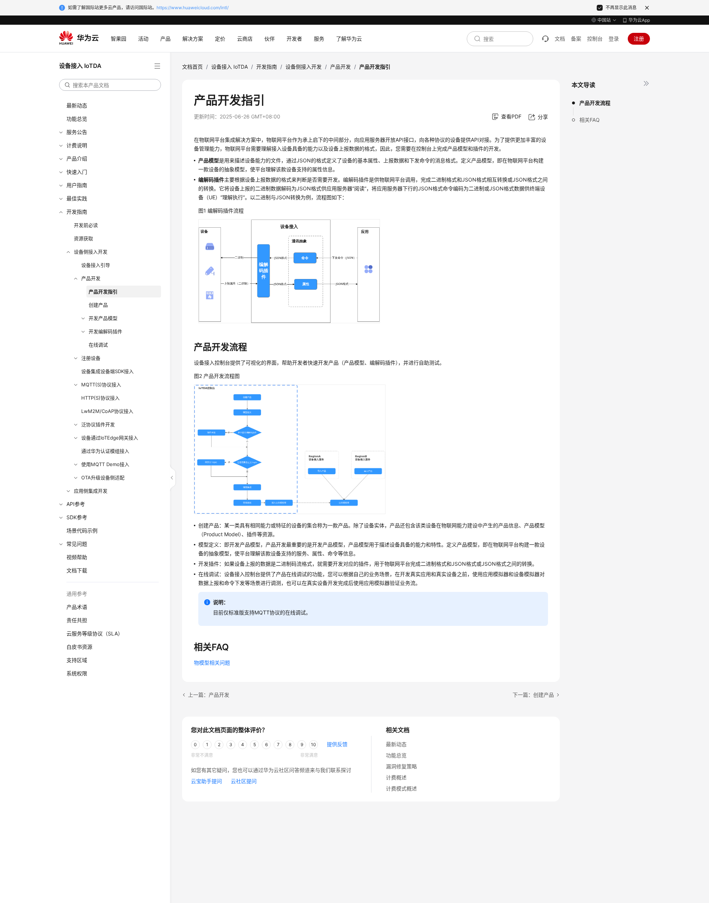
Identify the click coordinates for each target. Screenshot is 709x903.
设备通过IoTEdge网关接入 (109, 438)
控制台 (595, 38)
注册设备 (90, 358)
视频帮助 (76, 557)
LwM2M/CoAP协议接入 (107, 411)
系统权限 (76, 673)
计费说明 (76, 145)
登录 (614, 38)
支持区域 (76, 660)
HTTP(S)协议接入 (100, 398)
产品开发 (90, 278)
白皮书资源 (79, 647)
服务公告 (76, 132)
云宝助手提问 (206, 781)
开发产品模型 (103, 318)
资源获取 (83, 238)
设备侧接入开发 (90, 252)
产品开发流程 (594, 103)
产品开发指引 (103, 291)
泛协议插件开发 (98, 424)
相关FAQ (589, 120)
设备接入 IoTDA (229, 66)
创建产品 (98, 305)
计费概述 (396, 777)
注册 (639, 38)
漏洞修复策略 (401, 766)
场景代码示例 (81, 530)
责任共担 (76, 620)
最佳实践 (76, 198)
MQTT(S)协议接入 (101, 384)
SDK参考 (76, 517)
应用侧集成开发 (90, 491)
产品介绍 (76, 158)
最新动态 (76, 105)
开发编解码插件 (105, 331)
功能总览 (76, 119)
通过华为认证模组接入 (105, 451)
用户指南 (76, 185)
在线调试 (98, 345)
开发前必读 (86, 225)
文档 (560, 38)
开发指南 (76, 211)
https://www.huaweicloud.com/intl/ (193, 7)
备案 (576, 38)
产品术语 (76, 607)
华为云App (639, 20)
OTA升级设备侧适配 (102, 477)
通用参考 (76, 593)
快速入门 (76, 172)
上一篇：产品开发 (208, 695)
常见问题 (76, 544)
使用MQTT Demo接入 (105, 464)
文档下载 (76, 570)
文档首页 (192, 66)
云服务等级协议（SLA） (94, 633)
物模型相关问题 (212, 662)
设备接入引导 (95, 265)
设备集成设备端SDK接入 (107, 371)
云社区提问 (244, 781)
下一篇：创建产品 (533, 695)
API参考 (75, 504)
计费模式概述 (401, 788)
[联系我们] (545, 38)
